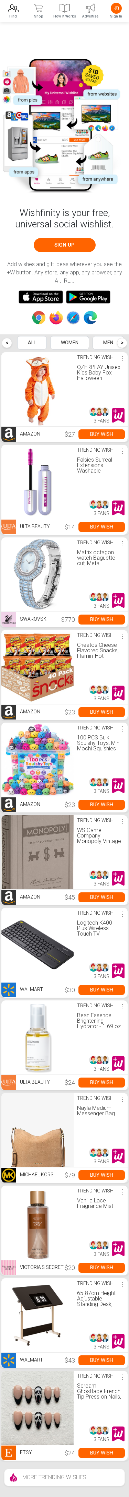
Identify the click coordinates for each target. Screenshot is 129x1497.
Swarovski (33, 619)
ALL (32, 342)
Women (69, 342)
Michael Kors (36, 1175)
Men (108, 342)
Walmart (31, 990)
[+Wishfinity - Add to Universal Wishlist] (118, 415)
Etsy (25, 1453)
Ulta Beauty (34, 527)
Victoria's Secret (41, 1267)
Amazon (29, 434)
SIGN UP (64, 245)
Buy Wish (101, 434)
